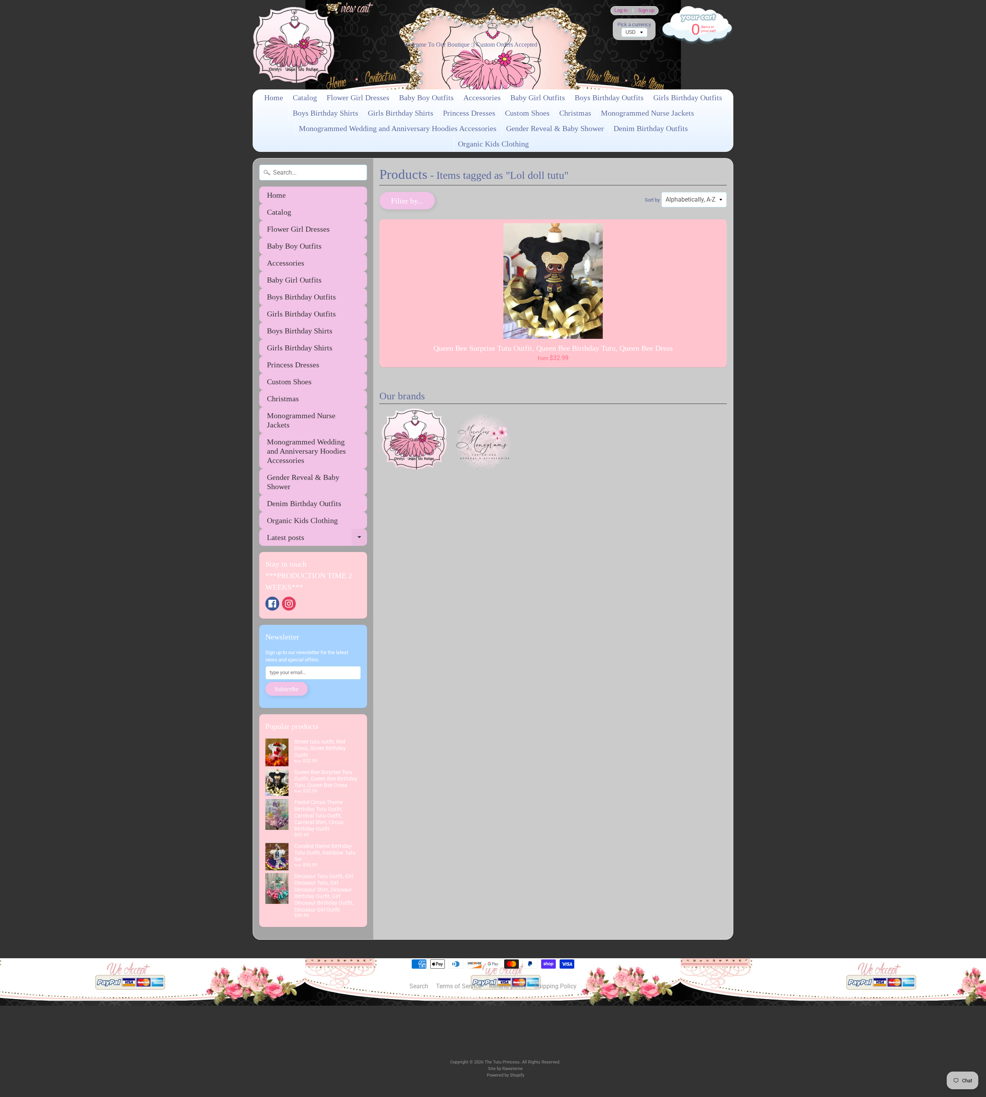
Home (273, 97)
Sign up (646, 10)
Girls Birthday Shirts (400, 113)
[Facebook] (272, 604)
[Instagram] (289, 604)
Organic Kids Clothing (493, 144)
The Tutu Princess (502, 1062)
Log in (620, 10)
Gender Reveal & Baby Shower (555, 128)
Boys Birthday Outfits (609, 97)
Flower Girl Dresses (358, 97)
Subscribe (286, 689)
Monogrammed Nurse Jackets (647, 113)
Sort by (652, 200)
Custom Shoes (527, 113)
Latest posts (317, 539)
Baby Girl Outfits (537, 97)
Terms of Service (458, 986)
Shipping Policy (555, 986)
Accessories (482, 97)
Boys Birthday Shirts (325, 113)
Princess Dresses (469, 113)
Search (418, 986)
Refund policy (508, 986)
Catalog (305, 97)
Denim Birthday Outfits (651, 128)
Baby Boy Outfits (426, 97)
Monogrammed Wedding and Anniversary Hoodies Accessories (397, 128)
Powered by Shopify (505, 1075)
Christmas (575, 113)
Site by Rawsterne (505, 1068)
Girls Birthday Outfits (687, 97)
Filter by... (407, 201)
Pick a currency (634, 24)
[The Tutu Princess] (294, 44)
